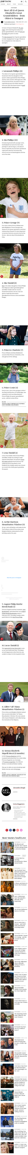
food (14, 4)
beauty (9, 4)
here (19, 769)
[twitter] (14, 830)
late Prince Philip (17, 617)
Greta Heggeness (20, 24)
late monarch (8, 37)
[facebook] (10, 830)
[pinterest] (1, 64)
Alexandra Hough (19, 788)
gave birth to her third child (13, 648)
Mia (3, 286)
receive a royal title (9, 762)
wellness (20, 4)
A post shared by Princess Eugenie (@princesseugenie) (14, 598)
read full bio (15, 791)
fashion (3, 4)
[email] (21, 830)
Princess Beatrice (11, 756)
